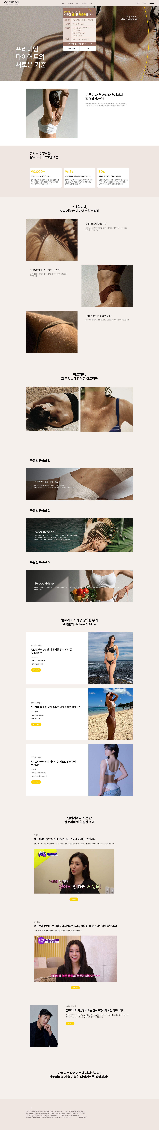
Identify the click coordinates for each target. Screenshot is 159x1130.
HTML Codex (75, 1117)
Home (63, 3)
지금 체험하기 (79, 1084)
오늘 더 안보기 (71, 48)
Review (77, 3)
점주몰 (144, 3)
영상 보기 (73, 899)
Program (70, 3)
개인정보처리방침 (36, 1108)
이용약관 (28, 1108)
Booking (84, 3)
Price (90, 3)
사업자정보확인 (65, 1108)
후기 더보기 (36, 670)
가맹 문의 (137, 3)
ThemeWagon (92, 1117)
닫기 (88, 48)
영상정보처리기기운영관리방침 (51, 1108)
